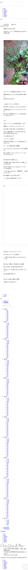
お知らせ (6, 301)
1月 (7, 320)
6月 (7, 314)
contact (5, 15)
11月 (8, 324)
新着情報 (6, 302)
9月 (7, 326)
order (5, 13)
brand (5, 12)
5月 (7, 315)
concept (5, 11)
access (5, 16)
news (5, 9)
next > (5, 296)
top (4, 8)
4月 (7, 317)
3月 (7, 334)
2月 (7, 318)
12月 (8, 323)
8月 (7, 310)
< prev (5, 294)
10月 (8, 343)
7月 (7, 312)
